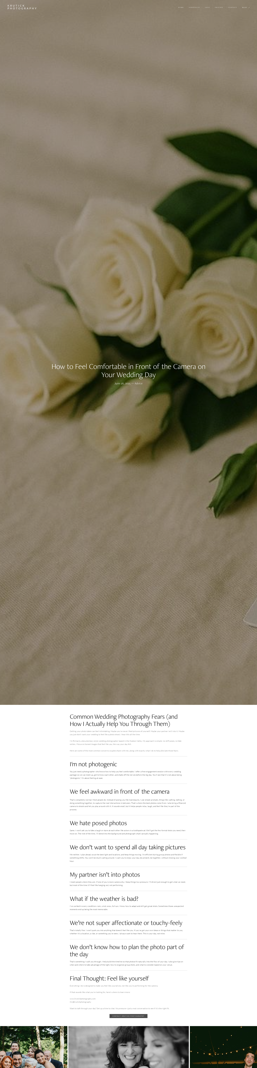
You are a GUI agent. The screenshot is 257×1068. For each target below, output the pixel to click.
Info (207, 7)
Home (181, 7)
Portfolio (194, 7)
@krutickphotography (81, 1002)
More (245, 7)
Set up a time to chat (106, 1008)
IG (71, 1002)
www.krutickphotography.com (83, 998)
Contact (232, 7)
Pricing (219, 7)
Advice (139, 383)
